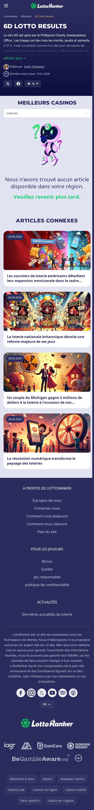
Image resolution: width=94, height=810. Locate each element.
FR (44, 704)
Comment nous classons (46, 524)
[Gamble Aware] (40, 770)
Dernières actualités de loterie (46, 614)
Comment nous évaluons (46, 516)
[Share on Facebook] (18, 83)
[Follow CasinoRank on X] (41, 692)
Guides (46, 569)
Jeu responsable (46, 577)
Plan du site (46, 531)
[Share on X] (7, 83)
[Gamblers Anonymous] (39, 745)
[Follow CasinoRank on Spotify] (61, 692)
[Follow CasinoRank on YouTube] (51, 692)
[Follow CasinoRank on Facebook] (20, 692)
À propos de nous (46, 500)
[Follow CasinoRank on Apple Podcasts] (72, 692)
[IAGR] (23, 745)
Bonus (46, 561)
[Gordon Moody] (46, 758)
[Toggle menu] (6, 5)
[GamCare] (62, 745)
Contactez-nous (46, 508)
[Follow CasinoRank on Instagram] (30, 692)
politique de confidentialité (46, 584)
